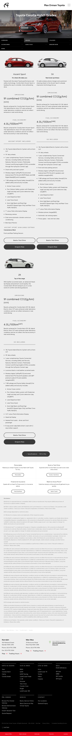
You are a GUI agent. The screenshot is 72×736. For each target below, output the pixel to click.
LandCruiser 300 (25, 691)
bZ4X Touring (24, 674)
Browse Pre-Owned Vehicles (8, 702)
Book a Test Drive (19, 240)
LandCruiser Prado (25, 676)
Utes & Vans (42, 666)
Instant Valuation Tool (8, 710)
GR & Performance (61, 667)
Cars (17, 630)
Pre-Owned (6, 697)
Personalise (18, 474)
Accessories (5, 44)
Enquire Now (53, 44)
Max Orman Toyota (54, 5)
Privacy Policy (46, 723)
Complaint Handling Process (59, 723)
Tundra (40, 674)
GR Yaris (58, 671)
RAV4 (21, 669)
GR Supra (59, 679)
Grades (27, 40)
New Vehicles (10, 630)
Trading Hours (14, 653)
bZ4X (21, 672)
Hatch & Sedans (8, 666)
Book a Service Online (27, 701)
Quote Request (7, 713)
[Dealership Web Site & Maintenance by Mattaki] (5, 727)
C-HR (21, 679)
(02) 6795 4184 (35, 647)
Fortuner (22, 681)
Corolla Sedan (6, 676)
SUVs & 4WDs (25, 666)
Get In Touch (54, 491)
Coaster (40, 679)
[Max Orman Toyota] (6, 5)
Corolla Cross (24, 686)
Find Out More (18, 491)
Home (3, 630)
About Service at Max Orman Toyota (26, 704)
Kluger (22, 688)
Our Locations (42, 701)
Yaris (3, 669)
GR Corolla (59, 676)
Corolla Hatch (23, 630)
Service (23, 697)
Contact (41, 697)
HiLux (39, 669)
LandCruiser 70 (42, 672)
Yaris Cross (23, 684)
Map (3, 653)
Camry (4, 674)
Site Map (38, 723)
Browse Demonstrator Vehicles (9, 707)
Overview (4, 40)
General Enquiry (43, 703)
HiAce (40, 676)
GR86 (57, 674)
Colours (52, 40)
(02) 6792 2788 (11, 647)
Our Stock (29, 44)
